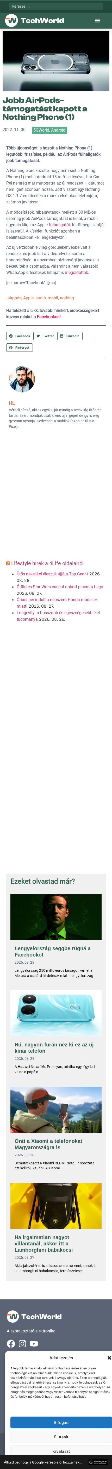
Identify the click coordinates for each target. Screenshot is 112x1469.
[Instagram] (22, 1344)
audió (40, 297)
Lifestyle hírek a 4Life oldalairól (47, 563)
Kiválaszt (61, 1451)
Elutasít (61, 1436)
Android (58, 130)
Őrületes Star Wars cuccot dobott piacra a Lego (60, 586)
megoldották (76, 272)
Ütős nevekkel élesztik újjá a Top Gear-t (52, 573)
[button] (109, 1357)
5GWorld (41, 130)
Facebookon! (49, 316)
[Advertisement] (56, 496)
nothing (67, 297)
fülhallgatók (60, 224)
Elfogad (61, 1422)
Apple (28, 297)
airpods (14, 297)
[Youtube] (34, 1344)
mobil (53, 297)
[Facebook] (11, 1344)
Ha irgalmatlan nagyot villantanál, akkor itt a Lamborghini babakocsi (44, 1243)
